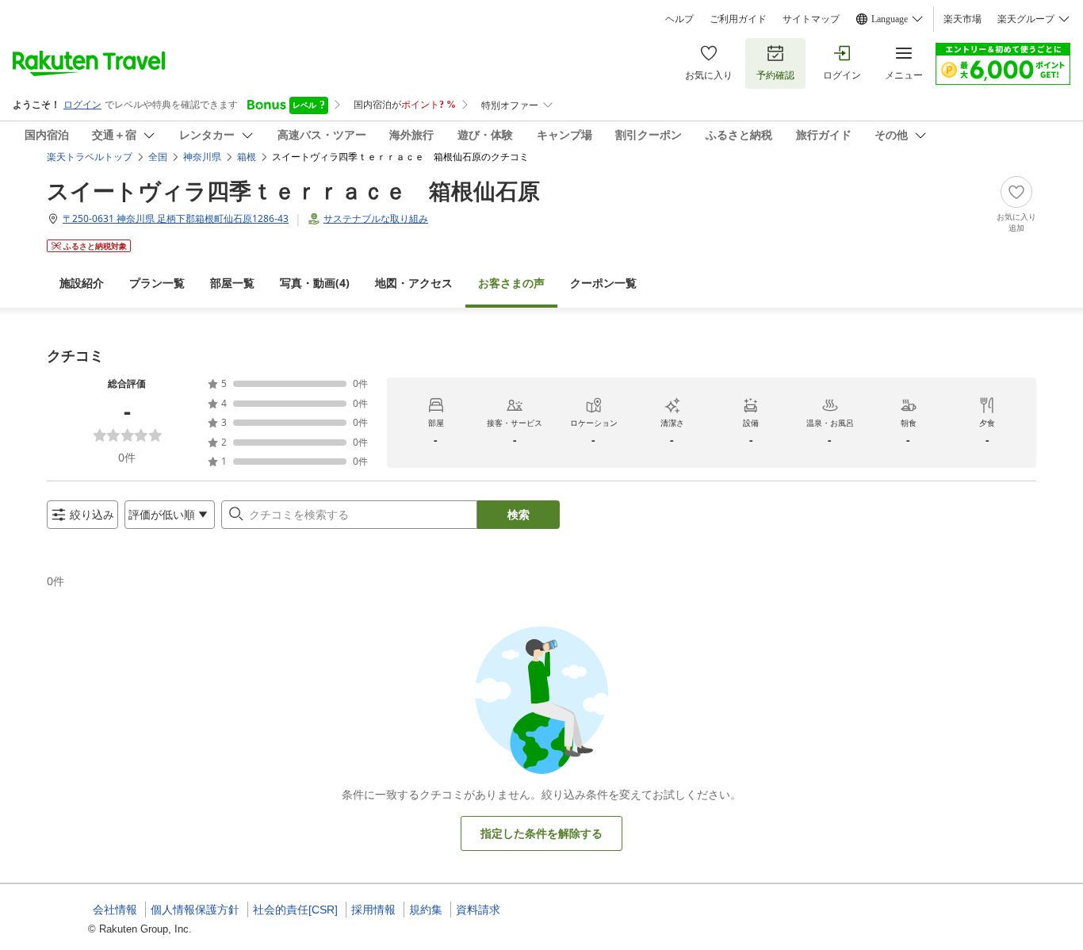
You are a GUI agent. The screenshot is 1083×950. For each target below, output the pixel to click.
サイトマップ (811, 19)
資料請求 (478, 909)
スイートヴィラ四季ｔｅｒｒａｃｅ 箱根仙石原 (293, 190)
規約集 (425, 909)
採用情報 (373, 909)
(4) (315, 282)
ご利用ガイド (738, 19)
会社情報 (115, 909)
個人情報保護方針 (195, 909)
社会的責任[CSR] (295, 909)
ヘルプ (679, 19)
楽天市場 (962, 19)
